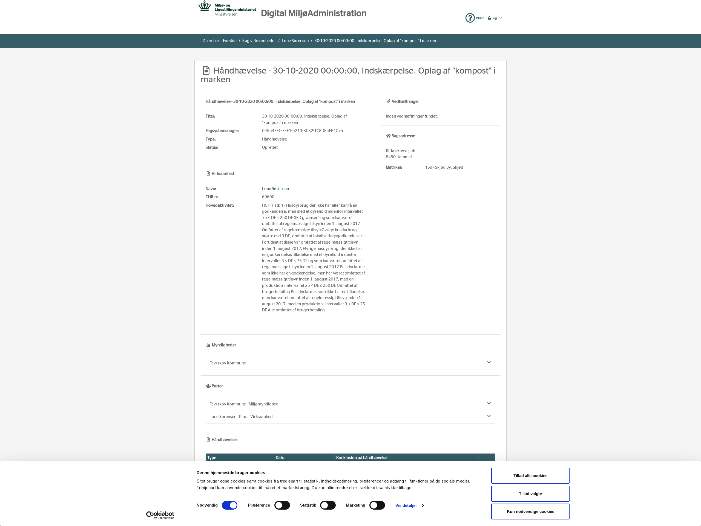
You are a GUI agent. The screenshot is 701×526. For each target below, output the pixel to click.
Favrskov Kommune (227, 363)
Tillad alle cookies (530, 475)
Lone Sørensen (295, 41)
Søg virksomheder (259, 41)
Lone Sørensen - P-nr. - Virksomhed (241, 417)
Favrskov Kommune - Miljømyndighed (243, 404)
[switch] (282, 505)
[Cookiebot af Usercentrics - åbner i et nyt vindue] (160, 515)
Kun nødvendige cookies (530, 511)
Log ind (497, 18)
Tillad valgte (530, 493)
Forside (230, 41)
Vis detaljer (406, 505)
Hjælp (479, 17)
